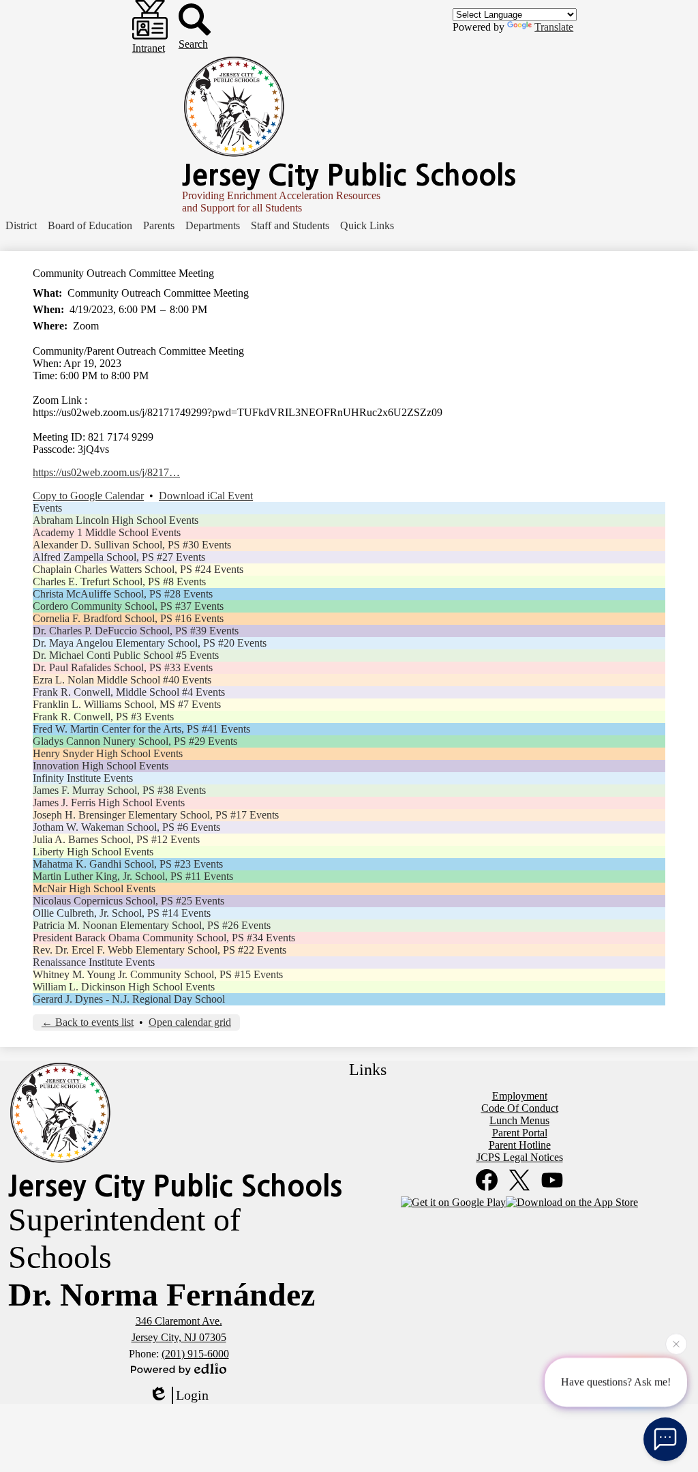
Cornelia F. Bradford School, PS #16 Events (128, 618)
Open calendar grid (190, 1022)
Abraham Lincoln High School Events (115, 520)
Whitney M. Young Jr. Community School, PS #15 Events (158, 974)
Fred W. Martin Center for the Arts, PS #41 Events (141, 729)
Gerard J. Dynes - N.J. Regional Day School (129, 999)
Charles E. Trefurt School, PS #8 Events (119, 581)
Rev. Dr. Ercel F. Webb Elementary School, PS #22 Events (159, 950)
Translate (553, 27)
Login (192, 1394)
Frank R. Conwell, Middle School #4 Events (129, 692)
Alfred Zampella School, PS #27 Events (119, 557)
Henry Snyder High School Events (108, 753)
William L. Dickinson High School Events (124, 986)
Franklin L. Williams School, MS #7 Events (127, 704)
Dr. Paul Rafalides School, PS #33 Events (123, 667)
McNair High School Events (94, 888)
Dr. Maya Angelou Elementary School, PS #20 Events (150, 643)
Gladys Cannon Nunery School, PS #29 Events (135, 741)
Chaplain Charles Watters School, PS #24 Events (138, 569)
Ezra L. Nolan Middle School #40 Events (122, 680)
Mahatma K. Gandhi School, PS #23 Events (128, 864)
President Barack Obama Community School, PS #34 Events (164, 937)
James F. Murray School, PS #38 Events (119, 790)
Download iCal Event (206, 495)
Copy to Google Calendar (88, 495)
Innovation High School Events (100, 765)
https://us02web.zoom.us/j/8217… (106, 472)
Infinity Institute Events (83, 778)
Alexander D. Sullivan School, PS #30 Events (132, 544)
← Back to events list (88, 1022)
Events (47, 508)
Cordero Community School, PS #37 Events (128, 606)
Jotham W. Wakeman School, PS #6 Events (126, 827)
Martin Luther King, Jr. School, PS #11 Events (133, 876)
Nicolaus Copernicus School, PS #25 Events (128, 901)
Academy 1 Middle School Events (107, 532)
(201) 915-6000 (195, 1353)
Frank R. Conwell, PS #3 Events (103, 716)
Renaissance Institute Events (94, 962)
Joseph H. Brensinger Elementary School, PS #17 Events (156, 815)
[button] (21, 225)
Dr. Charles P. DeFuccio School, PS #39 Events (136, 630)
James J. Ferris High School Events (109, 802)
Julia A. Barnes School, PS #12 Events (116, 839)
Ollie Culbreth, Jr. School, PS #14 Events (122, 913)
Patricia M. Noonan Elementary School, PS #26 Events (152, 925)
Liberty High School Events (93, 851)
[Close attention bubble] (676, 1344)
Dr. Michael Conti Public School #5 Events (126, 655)
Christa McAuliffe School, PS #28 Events (123, 594)
